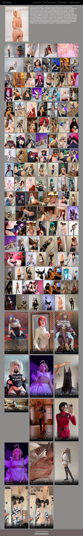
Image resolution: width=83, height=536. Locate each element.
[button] (41, 534)
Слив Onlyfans (37, 2)
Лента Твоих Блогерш (49, 2)
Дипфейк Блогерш (74, 2)
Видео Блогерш (62, 2)
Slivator (9, 2)
